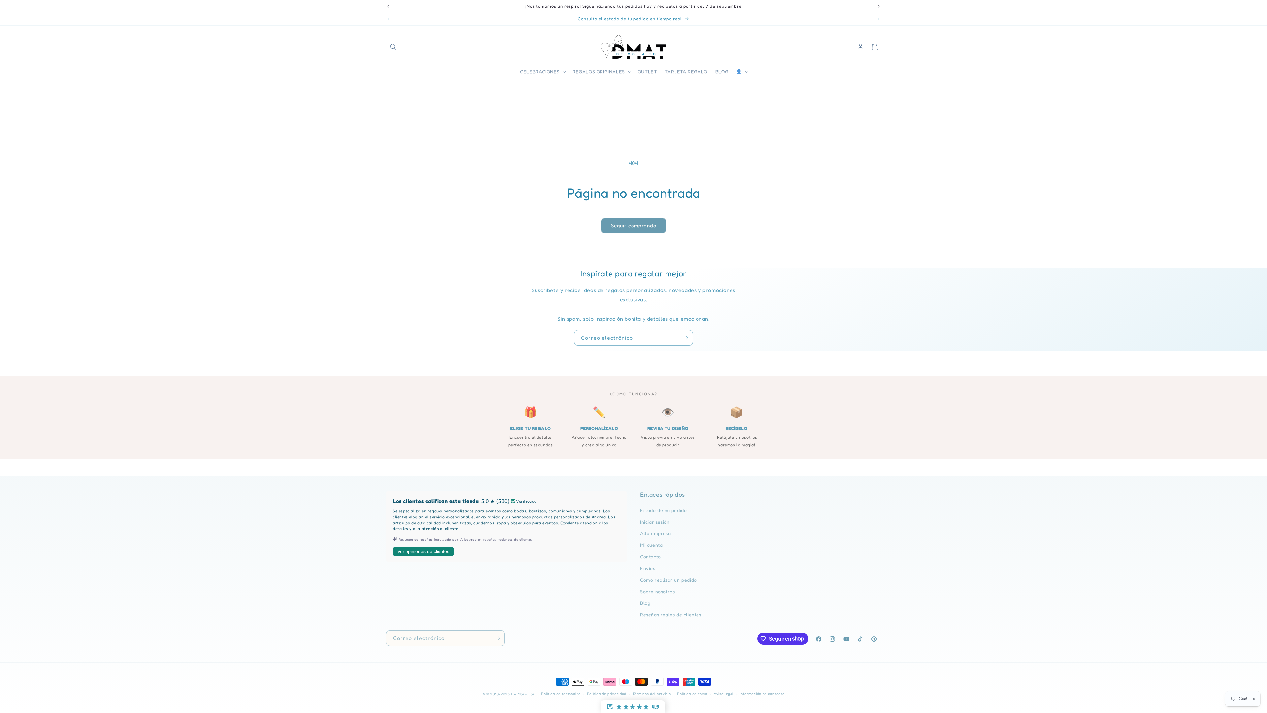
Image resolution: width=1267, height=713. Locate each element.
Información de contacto (762, 693)
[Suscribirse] (685, 338)
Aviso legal (724, 693)
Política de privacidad (606, 693)
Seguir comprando (633, 225)
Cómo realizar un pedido (668, 580)
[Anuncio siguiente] (878, 6)
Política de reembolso (561, 693)
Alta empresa (655, 533)
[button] (393, 47)
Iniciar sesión (654, 522)
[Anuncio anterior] (388, 6)
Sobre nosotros (657, 591)
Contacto (650, 556)
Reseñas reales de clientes (670, 614)
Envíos (647, 568)
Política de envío (692, 693)
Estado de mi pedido (663, 510)
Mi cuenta (651, 545)
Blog (645, 603)
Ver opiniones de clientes (423, 551)
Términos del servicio (652, 693)
